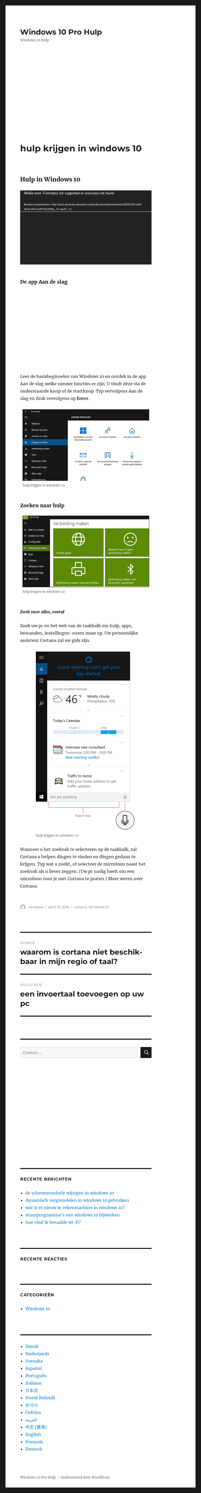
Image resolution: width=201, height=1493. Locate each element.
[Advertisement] (101, 87)
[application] (86, 227)
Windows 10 (98, 907)
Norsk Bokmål (40, 1397)
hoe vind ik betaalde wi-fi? (53, 1222)
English (33, 1434)
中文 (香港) (36, 1427)
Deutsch (33, 1449)
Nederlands (37, 1353)
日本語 (31, 1390)
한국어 (31, 1405)
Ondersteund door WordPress (85, 1477)
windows (35, 907)
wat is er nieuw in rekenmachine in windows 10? (75, 1207)
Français (34, 1441)
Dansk (31, 1346)
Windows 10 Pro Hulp (61, 31)
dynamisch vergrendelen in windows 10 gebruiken (77, 1200)
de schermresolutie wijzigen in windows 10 (69, 1192)
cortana (80, 907)
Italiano (33, 1383)
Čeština (33, 1412)
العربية (31, 1419)
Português (36, 1375)
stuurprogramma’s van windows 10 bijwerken (72, 1214)
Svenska (34, 1361)
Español (33, 1368)
